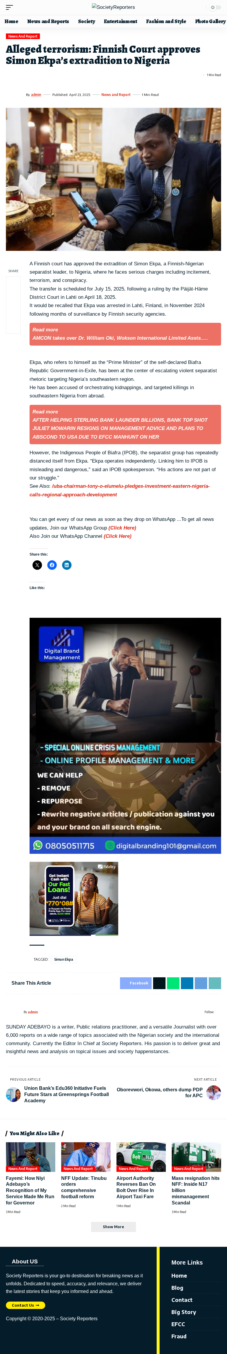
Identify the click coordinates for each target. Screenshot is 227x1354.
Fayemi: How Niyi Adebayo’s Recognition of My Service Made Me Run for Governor (30, 1190)
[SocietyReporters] (113, 7)
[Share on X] (21, 75)
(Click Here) (122, 528)
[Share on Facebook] (10, 75)
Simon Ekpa (63, 959)
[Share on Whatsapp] (31, 75)
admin (36, 94)
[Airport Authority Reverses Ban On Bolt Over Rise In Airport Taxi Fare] (141, 1157)
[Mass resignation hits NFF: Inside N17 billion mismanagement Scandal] (196, 1157)
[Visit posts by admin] (15, 94)
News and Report (23, 36)
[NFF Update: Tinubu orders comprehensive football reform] (86, 1157)
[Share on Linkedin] (42, 75)
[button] (11, 7)
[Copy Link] (64, 75)
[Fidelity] (74, 898)
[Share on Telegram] (53, 75)
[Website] (218, 1012)
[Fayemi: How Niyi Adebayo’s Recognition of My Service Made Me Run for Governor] (30, 1157)
